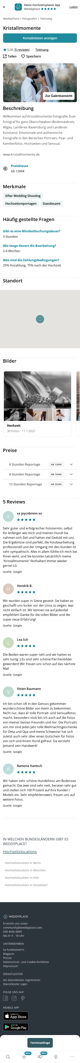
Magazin (8, 954)
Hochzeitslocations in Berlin (23, 863)
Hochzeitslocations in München (25, 870)
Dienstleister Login (15, 984)
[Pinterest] (23, 999)
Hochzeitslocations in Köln (22, 877)
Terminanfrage (40, 1043)
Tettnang (46, 18)
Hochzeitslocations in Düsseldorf (26, 885)
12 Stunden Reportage (35, 484)
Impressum (10, 966)
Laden (74, 7)
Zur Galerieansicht (58, 96)
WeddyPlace (11, 18)
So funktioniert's (13, 950)
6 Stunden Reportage (35, 464)
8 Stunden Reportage (35, 474)
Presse (7, 958)
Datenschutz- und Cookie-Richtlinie (26, 962)
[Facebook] (5, 999)
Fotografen (29, 18)
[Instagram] (14, 999)
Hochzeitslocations (20, 851)
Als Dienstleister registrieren (21, 980)
